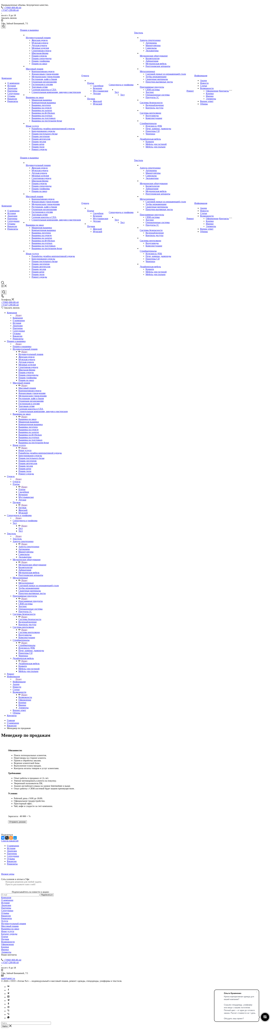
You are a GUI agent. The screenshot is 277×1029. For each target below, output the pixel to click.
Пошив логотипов (41, 136)
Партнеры (12, 91)
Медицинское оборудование (154, 56)
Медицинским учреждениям (46, 76)
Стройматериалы (148, 123)
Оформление (212, 91)
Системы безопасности (151, 102)
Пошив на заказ (39, 63)
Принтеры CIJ (153, 131)
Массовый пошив (34, 69)
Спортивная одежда (41, 50)
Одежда (85, 75)
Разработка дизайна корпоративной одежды (53, 128)
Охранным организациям (44, 82)
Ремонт (190, 91)
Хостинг (150, 92)
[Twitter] (8, 993)
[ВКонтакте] (3, 838)
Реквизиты (12, 101)
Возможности (207, 88)
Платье (90, 83)
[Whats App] (8, 1018)
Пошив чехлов (39, 141)
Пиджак (91, 98)
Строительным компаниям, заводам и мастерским (56, 92)
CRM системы (153, 89)
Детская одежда (39, 45)
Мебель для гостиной (156, 144)
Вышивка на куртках (42, 115)
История (11, 85)
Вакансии (12, 98)
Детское (97, 93)
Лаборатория (152, 61)
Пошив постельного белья (44, 134)
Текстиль (138, 32)
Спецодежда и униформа (121, 84)
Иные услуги (32, 126)
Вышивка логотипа (41, 105)
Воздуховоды (152, 115)
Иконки (210, 96)
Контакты (224, 91)
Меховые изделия (40, 48)
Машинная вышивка (42, 100)
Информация (200, 75)
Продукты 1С (152, 97)
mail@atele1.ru (8, 978)
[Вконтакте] (8, 987)
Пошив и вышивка (29, 30)
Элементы (211, 98)
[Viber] (8, 1011)
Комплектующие (154, 118)
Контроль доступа (154, 108)
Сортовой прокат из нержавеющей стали (166, 74)
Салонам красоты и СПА (44, 89)
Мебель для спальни (155, 147)
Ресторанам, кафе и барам (44, 79)
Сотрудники (13, 93)
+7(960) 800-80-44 (12, 7)
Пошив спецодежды (42, 58)
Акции (203, 80)
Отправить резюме (17, 822)
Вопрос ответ (206, 101)
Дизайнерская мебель (150, 139)
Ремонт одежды (39, 149)
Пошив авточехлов (41, 139)
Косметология (152, 58)
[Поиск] (3, 26)
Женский (97, 101)
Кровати (150, 141)
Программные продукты (152, 87)
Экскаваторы (152, 50)
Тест (117, 92)
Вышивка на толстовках (44, 118)
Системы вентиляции (150, 113)
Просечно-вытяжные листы (159, 82)
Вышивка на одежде (42, 108)
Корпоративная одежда (43, 71)
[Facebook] (8, 990)
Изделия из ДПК (154, 126)
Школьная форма (40, 53)
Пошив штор (38, 144)
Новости (204, 83)
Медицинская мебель (156, 63)
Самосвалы (151, 48)
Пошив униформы (41, 61)
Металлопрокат (147, 71)
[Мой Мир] (15, 838)
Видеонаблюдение (155, 105)
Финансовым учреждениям (45, 74)
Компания (7, 78)
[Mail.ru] (8, 1007)
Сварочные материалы (157, 79)
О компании (13, 83)
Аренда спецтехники (150, 40)
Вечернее (97, 88)
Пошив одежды (39, 56)
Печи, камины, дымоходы (158, 128)
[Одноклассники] (11, 838)
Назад (18, 315)
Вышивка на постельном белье (47, 121)
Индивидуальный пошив (38, 37)
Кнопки (210, 93)
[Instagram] (8, 997)
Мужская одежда (40, 43)
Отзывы (11, 96)
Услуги (4, 921)
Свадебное (98, 85)
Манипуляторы (153, 45)
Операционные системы (158, 95)
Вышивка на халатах (42, 110)
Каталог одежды (9, 934)
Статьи (203, 85)
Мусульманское (100, 91)
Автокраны (151, 43)
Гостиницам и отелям (42, 84)
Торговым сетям (40, 87)
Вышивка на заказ (35, 97)
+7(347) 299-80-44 (10, 10)
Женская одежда (40, 40)
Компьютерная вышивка (44, 102)
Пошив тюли (38, 147)
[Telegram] (8, 1000)
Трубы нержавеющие (156, 76)
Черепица (150, 134)
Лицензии (12, 88)
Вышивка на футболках (43, 113)
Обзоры (204, 104)
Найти (5, 1026)
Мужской (97, 104)
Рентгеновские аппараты (158, 66)
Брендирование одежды (43, 131)
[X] (7, 838)
